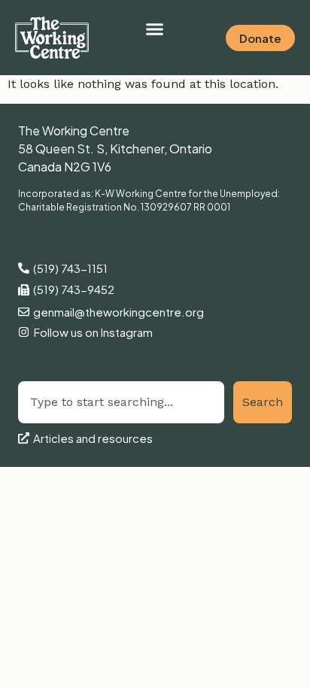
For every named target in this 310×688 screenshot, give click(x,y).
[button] (155, 29)
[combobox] (121, 402)
